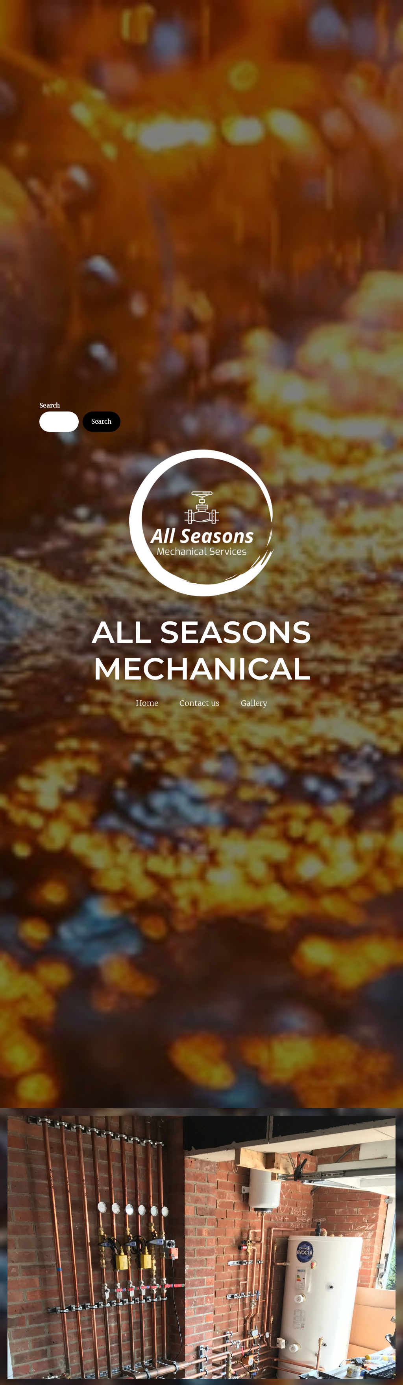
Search (49, 405)
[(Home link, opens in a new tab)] (201, 522)
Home (147, 703)
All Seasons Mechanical (201, 650)
